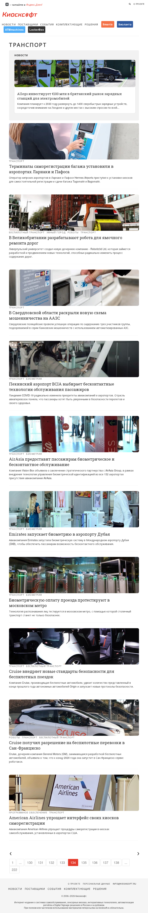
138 (116, 862)
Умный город (56, 232)
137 (105, 862)
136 (94, 862)
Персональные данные (96, 883)
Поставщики (28, 24)
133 (62, 862)
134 (73, 862)
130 (29, 862)
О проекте (139, 4)
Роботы (73, 232)
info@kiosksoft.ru (124, 883)
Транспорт (16, 161)
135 (84, 862)
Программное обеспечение (28, 812)
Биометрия (34, 378)
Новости (9, 24)
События (47, 24)
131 (40, 862)
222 (14, 869)
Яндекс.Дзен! (34, 4)
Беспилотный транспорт (26, 232)
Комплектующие (69, 24)
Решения (91, 24)
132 (51, 862)
